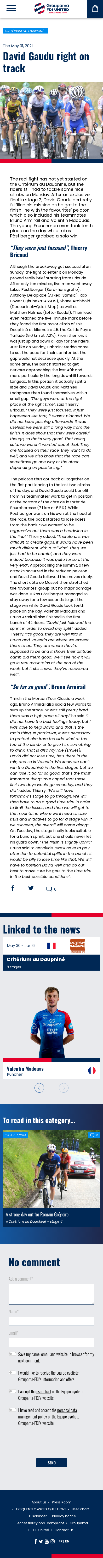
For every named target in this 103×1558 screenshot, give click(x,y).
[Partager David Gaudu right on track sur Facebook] (17, 888)
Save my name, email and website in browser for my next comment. (56, 1355)
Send (52, 1461)
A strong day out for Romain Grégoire (37, 1212)
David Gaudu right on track (46, 61)
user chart (43, 1390)
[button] (64, 1086)
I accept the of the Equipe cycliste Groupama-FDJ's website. (50, 1393)
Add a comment (21, 1277)
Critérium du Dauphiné (24, 31)
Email (13, 1331)
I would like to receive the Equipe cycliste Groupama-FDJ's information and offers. (48, 1374)
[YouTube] (47, 1541)
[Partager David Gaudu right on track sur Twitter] (35, 888)
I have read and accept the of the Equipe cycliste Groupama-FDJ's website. (48, 1414)
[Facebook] (36, 1541)
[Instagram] (53, 1541)
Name (14, 1310)
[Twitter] (41, 1541)
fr (60, 1541)
